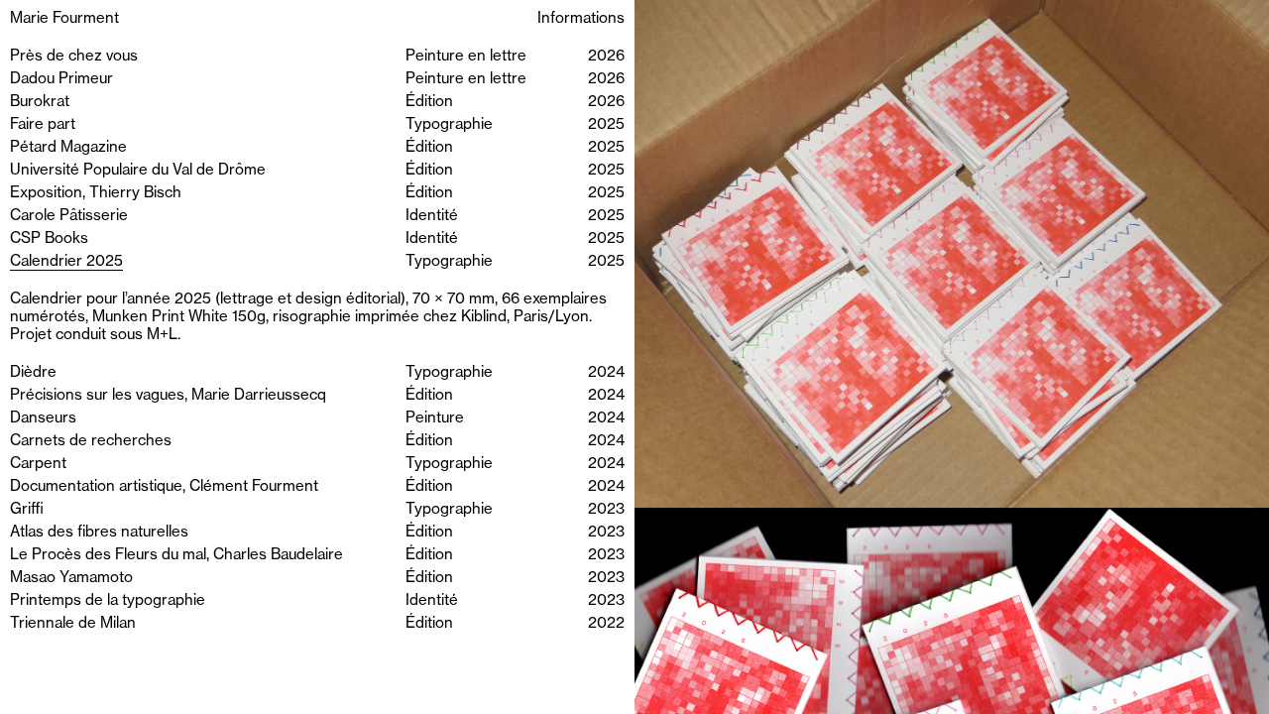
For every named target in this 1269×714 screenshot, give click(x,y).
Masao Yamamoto (71, 577)
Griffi (27, 509)
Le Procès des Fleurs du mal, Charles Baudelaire (176, 554)
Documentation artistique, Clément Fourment (164, 486)
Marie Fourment (64, 18)
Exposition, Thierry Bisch (95, 192)
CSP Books (49, 238)
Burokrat (39, 101)
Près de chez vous (74, 56)
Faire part (42, 124)
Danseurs (43, 418)
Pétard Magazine (68, 147)
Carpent (38, 463)
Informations (581, 18)
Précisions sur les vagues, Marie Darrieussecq (168, 395)
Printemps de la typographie (107, 600)
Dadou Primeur (61, 78)
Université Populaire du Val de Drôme (138, 170)
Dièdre (33, 372)
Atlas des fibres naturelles (99, 532)
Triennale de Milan (73, 623)
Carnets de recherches (91, 440)
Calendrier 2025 (66, 261)
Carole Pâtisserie (69, 215)
